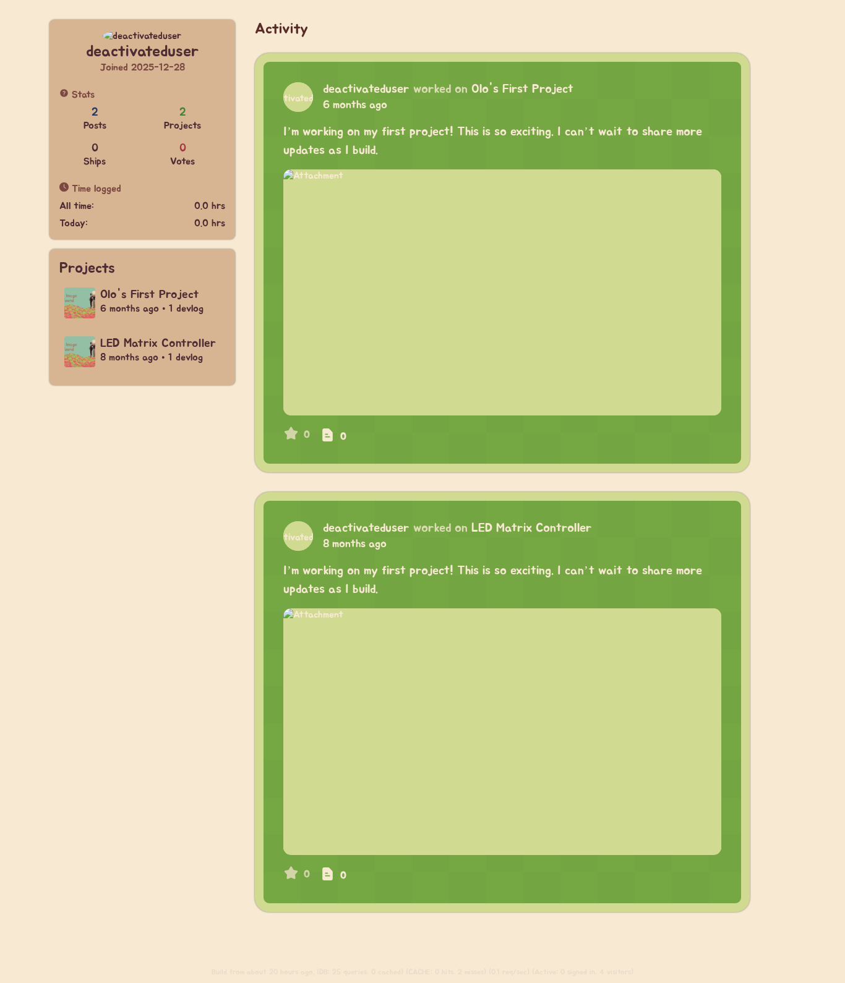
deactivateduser (366, 89)
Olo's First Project (522, 89)
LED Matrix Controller (531, 528)
